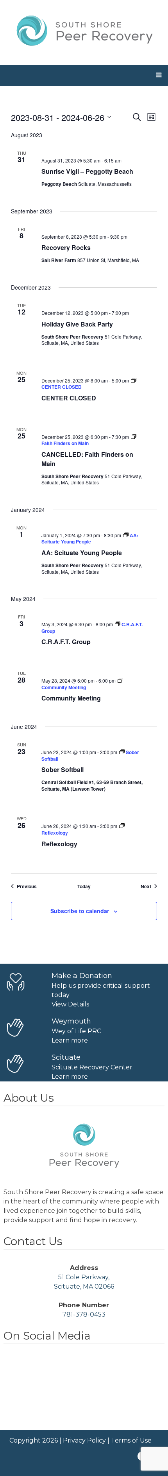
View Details (70, 1004)
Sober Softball (62, 769)
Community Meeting (71, 697)
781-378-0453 (84, 1314)
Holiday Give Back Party (77, 324)
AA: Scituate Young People (81, 552)
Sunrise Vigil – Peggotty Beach (87, 171)
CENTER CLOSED (68, 397)
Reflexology (59, 843)
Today (84, 886)
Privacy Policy (84, 1440)
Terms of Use (131, 1440)
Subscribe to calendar (79, 911)
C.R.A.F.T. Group (66, 641)
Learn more (70, 1040)
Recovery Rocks (66, 247)
